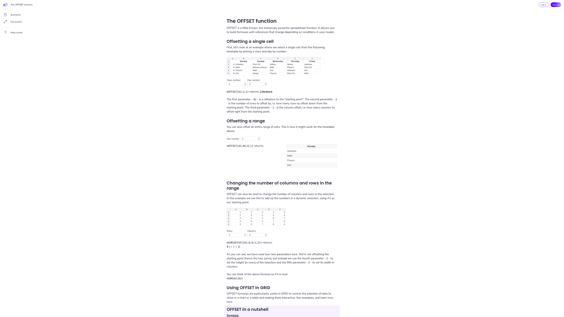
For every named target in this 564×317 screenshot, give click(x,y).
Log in (543, 4)
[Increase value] (245, 83)
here (229, 302)
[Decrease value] (245, 84)
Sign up (555, 4)
